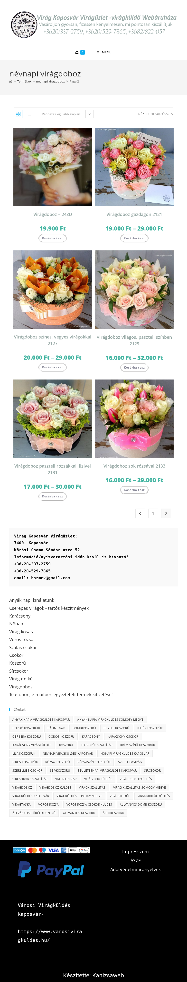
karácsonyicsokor (122, 736)
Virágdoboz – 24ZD (52, 214)
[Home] (10, 81)
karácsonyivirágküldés (31, 745)
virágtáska (21, 804)
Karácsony (91, 736)
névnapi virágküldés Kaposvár (68, 753)
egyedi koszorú (116, 728)
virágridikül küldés (154, 796)
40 (158, 114)
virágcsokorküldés (136, 779)
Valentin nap (66, 779)
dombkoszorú (84, 728)
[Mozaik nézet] (18, 114)
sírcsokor (152, 770)
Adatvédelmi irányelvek (135, 869)
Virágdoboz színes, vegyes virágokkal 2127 (52, 340)
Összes (167, 114)
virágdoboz (22, 787)
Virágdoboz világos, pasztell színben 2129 (134, 340)
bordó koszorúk (26, 728)
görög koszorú (61, 736)
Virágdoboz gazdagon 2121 (134, 214)
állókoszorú (113, 813)
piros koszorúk (25, 762)
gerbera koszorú (26, 736)
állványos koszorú (79, 813)
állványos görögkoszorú (34, 813)
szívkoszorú (60, 770)
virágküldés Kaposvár (30, 796)
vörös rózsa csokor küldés (89, 804)
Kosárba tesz (52, 238)
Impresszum (135, 851)
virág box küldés (98, 779)
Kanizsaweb (108, 975)
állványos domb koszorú (141, 804)
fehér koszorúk (150, 728)
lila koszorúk (23, 753)
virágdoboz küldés (55, 787)
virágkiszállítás (92, 787)
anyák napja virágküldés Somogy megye (110, 720)
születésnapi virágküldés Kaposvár (107, 770)
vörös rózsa (48, 804)
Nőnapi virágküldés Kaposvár (125, 753)
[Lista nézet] (29, 114)
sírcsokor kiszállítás (29, 779)
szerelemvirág (130, 762)
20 (152, 114)
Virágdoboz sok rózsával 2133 (134, 466)
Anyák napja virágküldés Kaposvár (41, 720)
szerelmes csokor (27, 770)
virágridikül (120, 796)
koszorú (66, 745)
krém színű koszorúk (137, 745)
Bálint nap (56, 728)
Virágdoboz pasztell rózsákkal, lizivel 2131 (52, 469)
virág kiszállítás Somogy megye (139, 787)
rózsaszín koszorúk (94, 762)
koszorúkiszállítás (97, 745)
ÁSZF (136, 860)
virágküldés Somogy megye (79, 796)
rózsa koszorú (57, 762)
